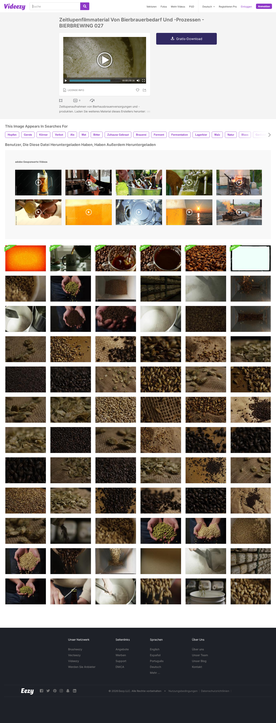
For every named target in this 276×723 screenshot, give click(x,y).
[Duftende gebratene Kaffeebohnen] (205, 258)
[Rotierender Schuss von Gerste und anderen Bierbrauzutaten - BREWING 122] (115, 410)
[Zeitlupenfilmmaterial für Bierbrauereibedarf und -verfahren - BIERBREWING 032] (250, 289)
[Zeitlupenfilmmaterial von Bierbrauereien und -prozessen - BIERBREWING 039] (205, 561)
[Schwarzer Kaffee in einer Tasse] (160, 258)
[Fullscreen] (143, 80)
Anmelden (264, 6)
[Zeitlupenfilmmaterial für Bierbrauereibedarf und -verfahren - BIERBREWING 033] (250, 319)
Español (155, 655)
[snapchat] (68, 691)
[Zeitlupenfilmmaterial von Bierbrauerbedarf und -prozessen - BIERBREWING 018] (205, 319)
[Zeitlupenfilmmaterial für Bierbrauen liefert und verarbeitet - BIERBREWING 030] (115, 289)
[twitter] (48, 691)
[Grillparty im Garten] (139, 183)
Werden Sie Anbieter (81, 667)
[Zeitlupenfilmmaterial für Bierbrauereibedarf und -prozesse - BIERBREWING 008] (70, 531)
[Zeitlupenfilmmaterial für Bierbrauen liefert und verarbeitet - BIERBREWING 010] (70, 561)
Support (121, 661)
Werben (121, 655)
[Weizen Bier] (88, 183)
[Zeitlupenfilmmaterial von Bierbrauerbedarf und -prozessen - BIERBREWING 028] (115, 561)
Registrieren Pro (228, 6)
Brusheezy (75, 649)
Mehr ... (155, 672)
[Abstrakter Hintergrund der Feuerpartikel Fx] (25, 258)
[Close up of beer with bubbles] (88, 213)
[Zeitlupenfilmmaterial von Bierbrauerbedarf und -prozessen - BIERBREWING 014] (25, 289)
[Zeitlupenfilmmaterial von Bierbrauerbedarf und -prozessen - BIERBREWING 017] (250, 531)
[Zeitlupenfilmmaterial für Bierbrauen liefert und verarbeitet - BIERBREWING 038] (115, 591)
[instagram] (61, 691)
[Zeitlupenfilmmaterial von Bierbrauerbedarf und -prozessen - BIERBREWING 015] (250, 591)
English (154, 649)
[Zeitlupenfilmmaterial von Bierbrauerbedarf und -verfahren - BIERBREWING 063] (25, 591)
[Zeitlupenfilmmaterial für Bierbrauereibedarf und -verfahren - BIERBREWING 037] (25, 319)
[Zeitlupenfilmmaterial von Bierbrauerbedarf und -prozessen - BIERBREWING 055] (205, 531)
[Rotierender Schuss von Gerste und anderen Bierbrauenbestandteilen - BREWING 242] (205, 349)
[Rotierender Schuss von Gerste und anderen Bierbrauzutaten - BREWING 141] (205, 470)
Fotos (164, 6)
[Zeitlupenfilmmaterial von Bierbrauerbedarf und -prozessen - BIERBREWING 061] (115, 319)
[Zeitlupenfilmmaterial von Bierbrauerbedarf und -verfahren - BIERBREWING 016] (115, 531)
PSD (191, 6)
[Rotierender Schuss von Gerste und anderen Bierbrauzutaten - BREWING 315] (25, 440)
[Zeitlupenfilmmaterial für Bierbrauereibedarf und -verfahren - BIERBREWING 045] (250, 561)
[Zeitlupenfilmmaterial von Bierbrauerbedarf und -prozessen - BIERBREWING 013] (160, 591)
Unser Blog (199, 661)
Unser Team (200, 655)
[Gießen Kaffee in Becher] (70, 258)
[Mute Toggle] (138, 80)
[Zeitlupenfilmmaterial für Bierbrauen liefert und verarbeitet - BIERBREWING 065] (160, 531)
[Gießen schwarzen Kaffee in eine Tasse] (115, 258)
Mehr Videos (178, 6)
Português (157, 661)
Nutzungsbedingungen (183, 691)
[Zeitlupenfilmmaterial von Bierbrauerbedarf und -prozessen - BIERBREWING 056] (25, 561)
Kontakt (197, 667)
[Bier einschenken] (139, 213)
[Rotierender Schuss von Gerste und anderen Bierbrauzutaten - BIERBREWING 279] (25, 349)
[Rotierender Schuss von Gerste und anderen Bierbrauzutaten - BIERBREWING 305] (70, 500)
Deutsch (155, 667)
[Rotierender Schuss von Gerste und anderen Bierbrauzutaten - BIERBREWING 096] (160, 379)
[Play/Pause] (65, 80)
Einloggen (246, 6)
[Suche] (84, 6)
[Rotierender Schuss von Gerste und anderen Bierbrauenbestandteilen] (25, 470)
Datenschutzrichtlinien (215, 691)
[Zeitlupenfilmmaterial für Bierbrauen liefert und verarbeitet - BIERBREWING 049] (160, 561)
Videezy (73, 661)
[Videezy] (14, 7)
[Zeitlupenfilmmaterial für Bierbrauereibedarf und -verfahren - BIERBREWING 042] (205, 289)
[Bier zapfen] (189, 183)
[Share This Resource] (145, 90)
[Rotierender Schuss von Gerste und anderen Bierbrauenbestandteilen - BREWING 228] (160, 410)
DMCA (120, 667)
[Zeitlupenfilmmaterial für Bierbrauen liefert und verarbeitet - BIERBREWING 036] (160, 319)
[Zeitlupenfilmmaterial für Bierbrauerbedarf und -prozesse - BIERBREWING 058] (70, 319)
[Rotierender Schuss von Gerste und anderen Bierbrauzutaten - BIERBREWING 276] (115, 440)
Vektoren (151, 6)
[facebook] (41, 691)
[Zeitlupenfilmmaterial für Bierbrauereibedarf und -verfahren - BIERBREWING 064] (70, 289)
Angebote (122, 649)
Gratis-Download (189, 39)
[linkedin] (74, 691)
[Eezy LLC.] (27, 691)
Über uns (198, 649)
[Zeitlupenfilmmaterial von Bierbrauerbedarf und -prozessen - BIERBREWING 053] (70, 591)
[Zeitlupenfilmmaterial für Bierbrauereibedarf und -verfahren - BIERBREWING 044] (160, 289)
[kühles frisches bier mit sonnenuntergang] (189, 213)
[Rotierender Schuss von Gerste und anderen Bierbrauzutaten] (250, 349)
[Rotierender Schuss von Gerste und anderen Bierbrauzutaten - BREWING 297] (70, 470)
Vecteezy (74, 655)
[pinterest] (54, 691)
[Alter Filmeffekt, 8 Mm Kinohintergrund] (250, 258)
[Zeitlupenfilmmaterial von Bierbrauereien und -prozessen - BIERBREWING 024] (205, 591)
